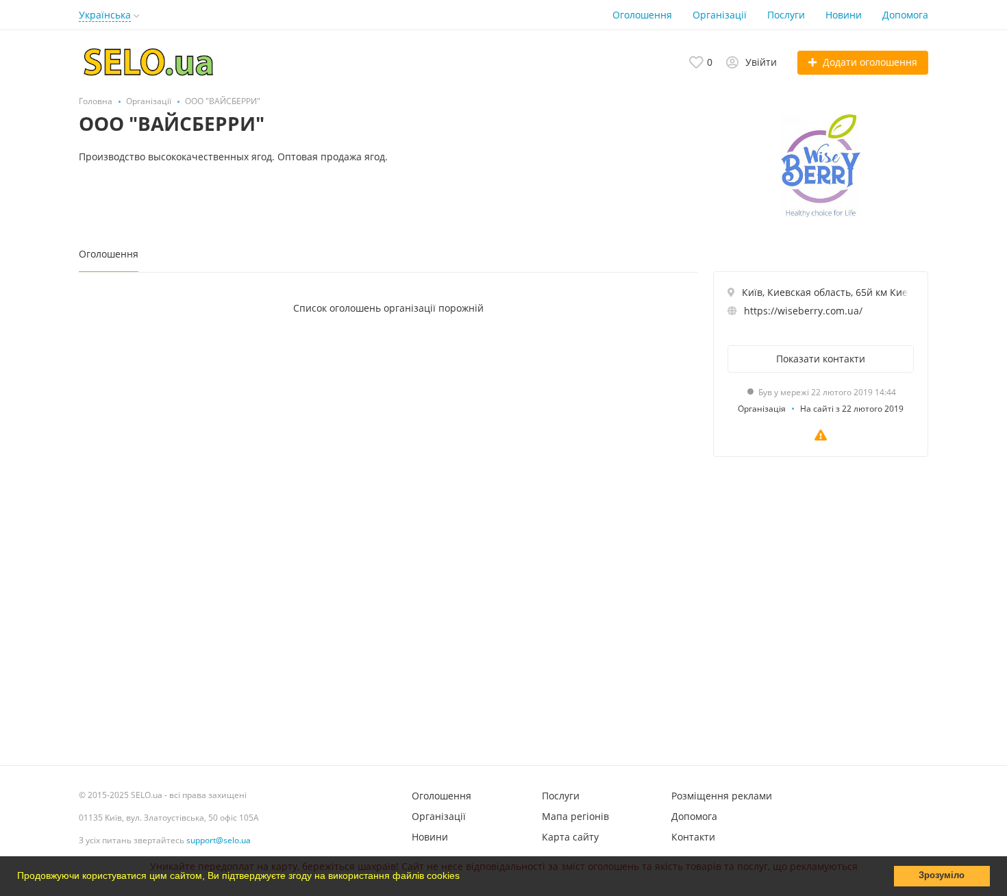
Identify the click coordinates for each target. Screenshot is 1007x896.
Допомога (905, 14)
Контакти (693, 836)
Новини (843, 14)
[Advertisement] (820, 608)
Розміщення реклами (721, 795)
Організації (720, 14)
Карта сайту (570, 836)
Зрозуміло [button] (942, 875)
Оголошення (642, 14)
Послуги (786, 14)
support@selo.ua (218, 840)
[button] (464, 877)
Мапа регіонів (575, 816)
